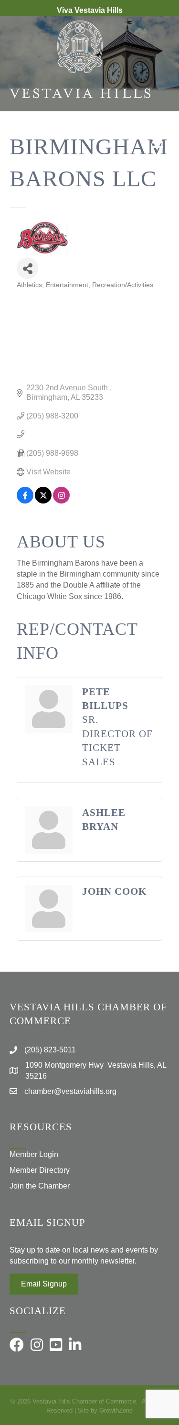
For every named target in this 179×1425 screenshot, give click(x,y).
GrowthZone (116, 1410)
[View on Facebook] (25, 501)
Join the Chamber (40, 1186)
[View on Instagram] (61, 501)
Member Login (34, 1154)
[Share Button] (27, 268)
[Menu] (157, 142)
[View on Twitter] (43, 501)
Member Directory (40, 1170)
